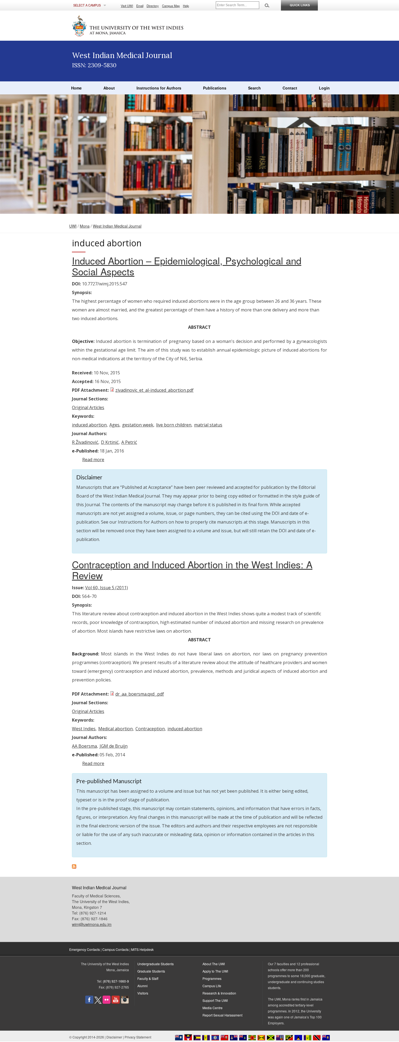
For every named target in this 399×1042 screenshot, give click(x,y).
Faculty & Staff (147, 978)
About (109, 87)
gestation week (137, 425)
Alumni (142, 985)
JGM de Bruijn (114, 746)
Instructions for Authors (159, 87)
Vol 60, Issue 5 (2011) (106, 588)
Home (76, 87)
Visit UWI (127, 6)
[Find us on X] (98, 1002)
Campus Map (171, 6)
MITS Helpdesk (142, 949)
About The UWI (213, 963)
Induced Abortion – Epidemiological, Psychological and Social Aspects (186, 266)
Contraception (150, 729)
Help (186, 6)
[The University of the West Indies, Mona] (142, 25)
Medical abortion (115, 729)
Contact (290, 87)
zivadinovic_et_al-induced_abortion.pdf (154, 390)
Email (139, 6)
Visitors (142, 993)
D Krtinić (110, 442)
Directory (153, 6)
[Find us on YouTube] (116, 1002)
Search (254, 87)
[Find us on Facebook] (89, 1002)
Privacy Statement (138, 1037)
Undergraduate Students (155, 963)
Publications (214, 87)
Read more (93, 460)
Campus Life (211, 985)
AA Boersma (84, 746)
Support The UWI (215, 1000)
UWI (73, 226)
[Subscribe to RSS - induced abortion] (74, 867)
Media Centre (212, 1007)
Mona (85, 226)
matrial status (208, 425)
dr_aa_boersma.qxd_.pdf (139, 694)
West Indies (84, 729)
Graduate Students (151, 971)
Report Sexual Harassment (222, 1015)
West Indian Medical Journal (117, 226)
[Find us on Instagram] (125, 1002)
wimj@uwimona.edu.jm (92, 924)
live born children (173, 425)
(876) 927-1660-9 (116, 981)
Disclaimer (114, 1037)
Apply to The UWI (215, 971)
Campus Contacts (115, 949)
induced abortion (89, 425)
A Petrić (129, 442)
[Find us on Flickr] (106, 1002)
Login (324, 87)
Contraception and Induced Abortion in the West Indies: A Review (192, 569)
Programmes (211, 978)
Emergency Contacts (84, 949)
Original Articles (88, 407)
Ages (114, 425)
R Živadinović (85, 442)
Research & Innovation (219, 993)
